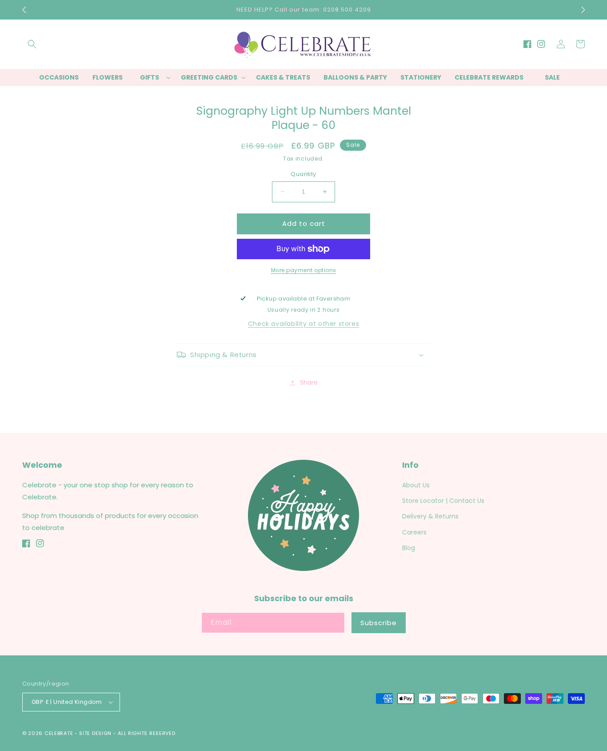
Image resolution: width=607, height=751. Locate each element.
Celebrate (58, 733)
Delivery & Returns (430, 516)
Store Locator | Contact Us (443, 500)
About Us (416, 485)
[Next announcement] (583, 10)
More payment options (303, 270)
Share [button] (309, 382)
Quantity (303, 174)
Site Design (95, 733)
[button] (32, 44)
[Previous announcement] (24, 10)
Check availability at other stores (303, 323)
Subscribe (378, 622)
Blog (408, 547)
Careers (414, 532)
